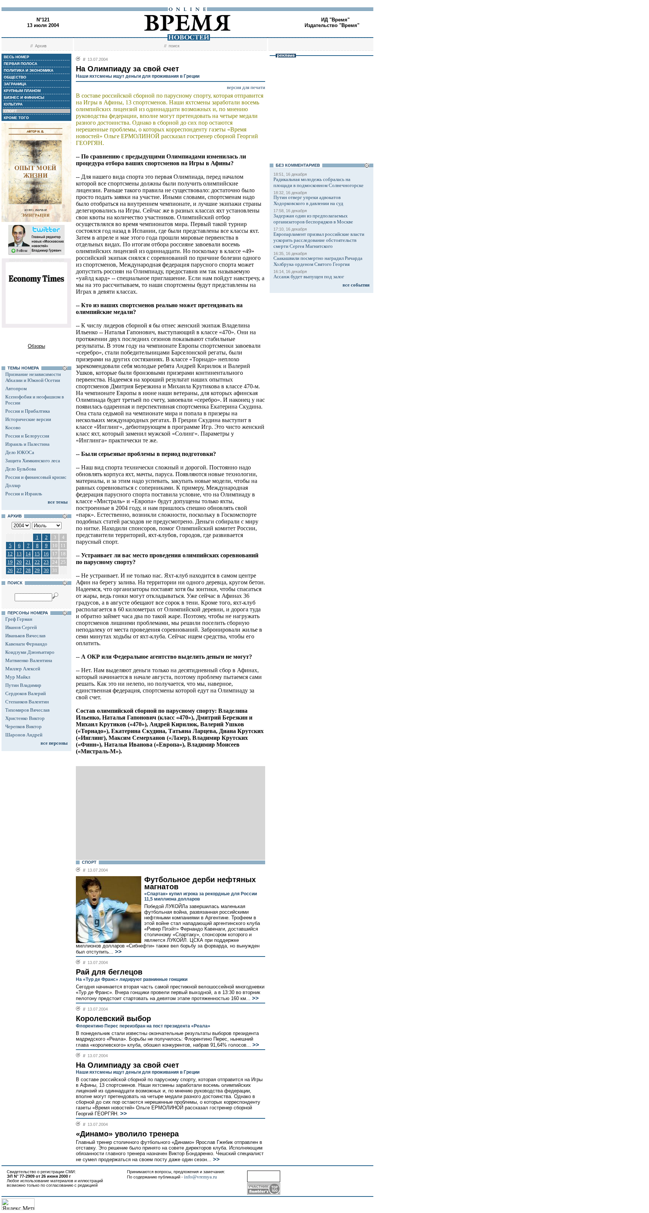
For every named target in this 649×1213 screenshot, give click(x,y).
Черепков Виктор (23, 726)
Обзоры (36, 346)
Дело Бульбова (20, 469)
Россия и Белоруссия (27, 436)
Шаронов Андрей (23, 735)
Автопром (16, 388)
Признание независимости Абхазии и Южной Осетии (33, 377)
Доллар (13, 485)
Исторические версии (28, 419)
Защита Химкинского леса (32, 460)
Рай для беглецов (109, 972)
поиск (174, 46)
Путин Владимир (23, 685)
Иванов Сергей (21, 627)
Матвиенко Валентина (28, 660)
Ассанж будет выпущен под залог (308, 276)
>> (117, 952)
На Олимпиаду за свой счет (127, 1065)
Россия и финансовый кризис (35, 477)
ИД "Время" (335, 20)
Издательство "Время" (332, 25)
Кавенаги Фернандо (26, 644)
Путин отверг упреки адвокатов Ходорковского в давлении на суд (308, 200)
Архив (41, 46)
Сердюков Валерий (25, 693)
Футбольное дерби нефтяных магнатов (200, 883)
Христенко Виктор (25, 718)
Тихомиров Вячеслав (27, 710)
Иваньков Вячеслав (25, 635)
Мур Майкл (17, 677)
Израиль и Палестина (27, 444)
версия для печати (246, 87)
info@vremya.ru (200, 1177)
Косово (13, 427)
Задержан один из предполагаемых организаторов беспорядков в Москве (313, 219)
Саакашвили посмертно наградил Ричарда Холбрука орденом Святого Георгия (317, 261)
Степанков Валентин (27, 702)
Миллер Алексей (22, 668)
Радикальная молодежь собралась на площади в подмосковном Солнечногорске (318, 182)
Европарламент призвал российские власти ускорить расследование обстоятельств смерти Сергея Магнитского (318, 240)
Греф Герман (18, 619)
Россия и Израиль (23, 493)
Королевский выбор (113, 1018)
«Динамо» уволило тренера (127, 1134)
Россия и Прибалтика (27, 411)
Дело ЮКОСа (19, 452)
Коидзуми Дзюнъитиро (29, 652)
